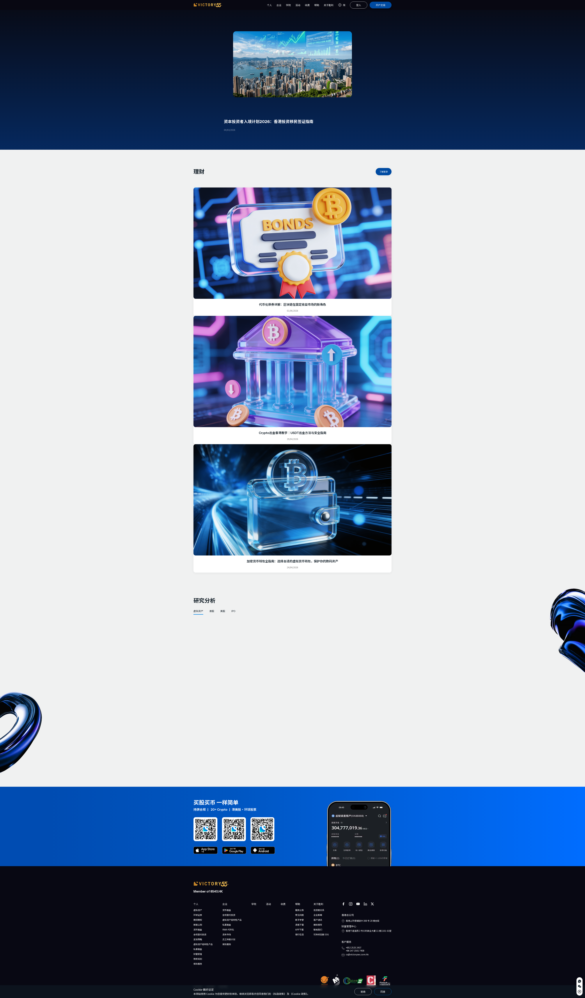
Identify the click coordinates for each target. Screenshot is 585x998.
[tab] (198, 611)
